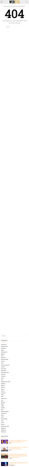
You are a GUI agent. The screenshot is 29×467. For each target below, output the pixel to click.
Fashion (3, 374)
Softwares (3, 413)
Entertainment (5, 372)
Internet (3, 393)
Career (3, 361)
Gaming (3, 383)
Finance (3, 376)
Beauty (3, 354)
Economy (3, 368)
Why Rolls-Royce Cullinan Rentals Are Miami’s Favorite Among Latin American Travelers (18, 456)
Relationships (5, 411)
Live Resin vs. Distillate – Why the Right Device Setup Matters (18, 441)
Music (2, 404)
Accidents (3, 344)
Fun (2, 380)
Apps (2, 350)
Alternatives (4, 346)
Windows (3, 432)
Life (2, 400)
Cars (2, 363)
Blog (2, 355)
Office (2, 406)
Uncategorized (5, 426)
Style (2, 417)
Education (3, 370)
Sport (2, 415)
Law (2, 396)
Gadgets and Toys (5, 381)
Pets (2, 409)
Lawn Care (4, 398)
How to (3, 391)
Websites (3, 428)
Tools (2, 422)
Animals (3, 348)
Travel (2, 424)
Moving (3, 402)
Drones (3, 367)
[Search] (27, 2)
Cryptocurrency (5, 365)
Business (3, 357)
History (3, 387)
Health (3, 385)
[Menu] (1, 2)
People (3, 407)
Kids (2, 394)
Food (2, 378)
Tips (2, 420)
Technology (4, 419)
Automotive (4, 352)
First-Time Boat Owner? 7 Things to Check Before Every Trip (18, 448)
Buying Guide (4, 359)
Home (2, 389)
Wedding (3, 430)
